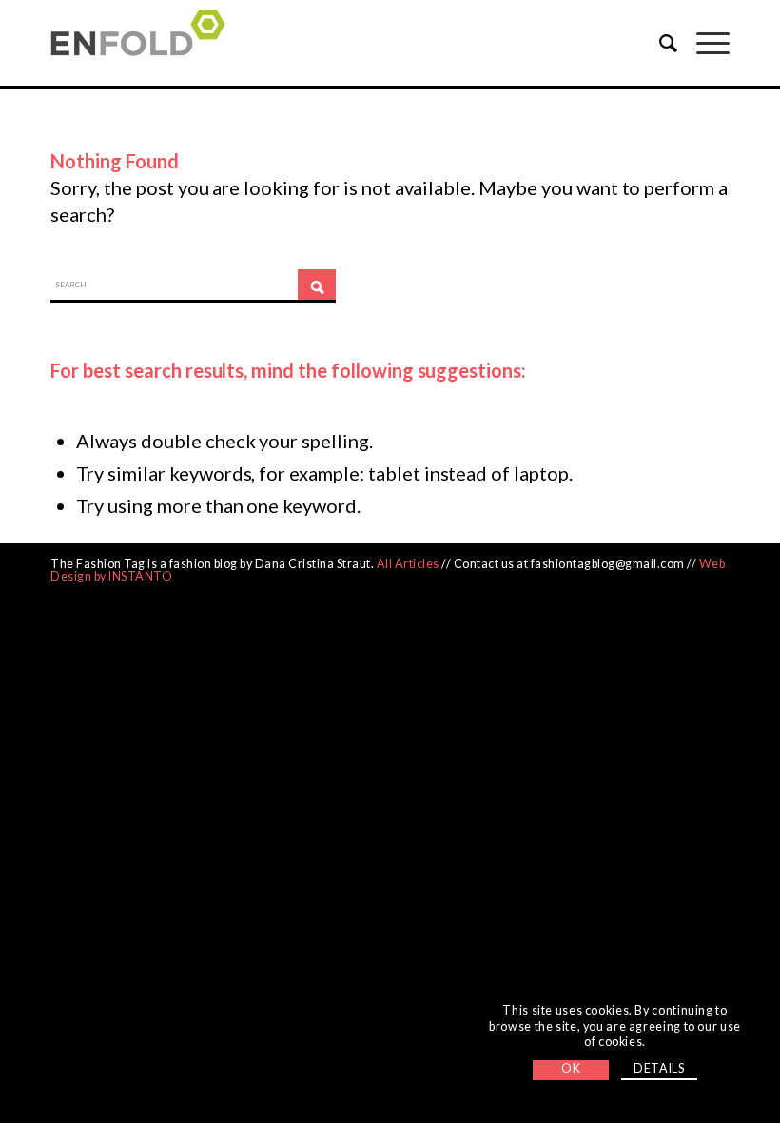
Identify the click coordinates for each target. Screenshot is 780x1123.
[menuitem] (658, 43)
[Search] (658, 43)
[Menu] (703, 43)
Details (659, 1068)
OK (570, 1068)
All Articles (408, 564)
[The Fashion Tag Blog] (143, 43)
